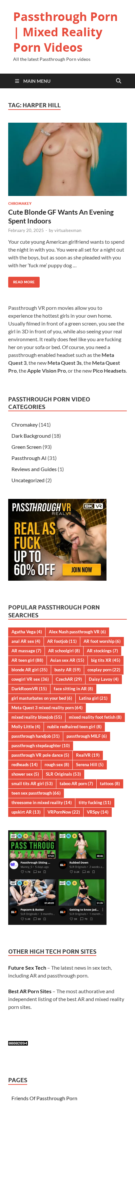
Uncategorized (28, 480)
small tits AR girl (32, 783)
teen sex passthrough (36, 793)
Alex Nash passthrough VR (77, 631)
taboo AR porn (76, 783)
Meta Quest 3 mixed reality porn (47, 707)
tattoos (110, 783)
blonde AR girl (29, 669)
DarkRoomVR (29, 688)
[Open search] (119, 81)
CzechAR (69, 679)
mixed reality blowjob (36, 717)
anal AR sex (25, 641)
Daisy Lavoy (104, 679)
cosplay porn (103, 669)
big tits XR (105, 660)
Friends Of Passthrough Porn (44, 1098)
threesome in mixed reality (41, 802)
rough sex (57, 764)
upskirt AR (26, 812)
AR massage (26, 650)
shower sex (25, 774)
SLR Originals (63, 774)
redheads (24, 764)
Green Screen (26, 447)
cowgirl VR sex (30, 679)
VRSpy (97, 812)
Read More (21, 280)
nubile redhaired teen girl (74, 726)
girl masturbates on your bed (41, 698)
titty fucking (95, 802)
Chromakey (19, 203)
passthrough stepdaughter (40, 745)
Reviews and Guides (34, 469)
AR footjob (62, 641)
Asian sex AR (67, 660)
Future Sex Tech (27, 967)
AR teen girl (27, 660)
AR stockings (102, 650)
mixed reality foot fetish (95, 717)
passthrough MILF (87, 736)
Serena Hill (90, 764)
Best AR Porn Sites (29, 991)
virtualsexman (67, 230)
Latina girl (93, 698)
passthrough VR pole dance (40, 755)
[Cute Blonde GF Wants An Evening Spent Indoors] (67, 159)
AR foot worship (102, 641)
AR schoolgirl (64, 650)
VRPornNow (64, 812)
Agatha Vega (26, 631)
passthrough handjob (35, 736)
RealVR (88, 755)
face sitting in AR (73, 688)
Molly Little (25, 726)
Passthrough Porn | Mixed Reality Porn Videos (65, 32)
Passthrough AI (29, 458)
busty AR (67, 669)
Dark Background (31, 435)
